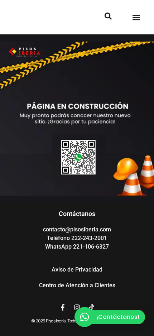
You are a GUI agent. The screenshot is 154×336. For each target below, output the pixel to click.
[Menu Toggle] (136, 17)
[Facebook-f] (62, 307)
